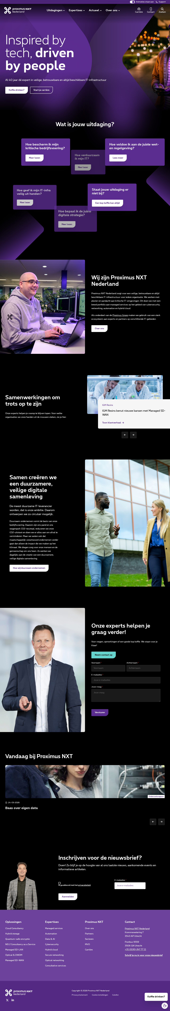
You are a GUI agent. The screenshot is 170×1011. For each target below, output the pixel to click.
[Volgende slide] (133, 435)
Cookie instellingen (100, 995)
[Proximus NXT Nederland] (17, 10)
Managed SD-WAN (14, 960)
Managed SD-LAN (14, 950)
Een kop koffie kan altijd (107, 203)
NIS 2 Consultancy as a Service (20, 944)
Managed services (54, 928)
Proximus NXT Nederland (137, 929)
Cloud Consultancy (14, 928)
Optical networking (54, 960)
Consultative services (55, 966)
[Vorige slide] (125, 435)
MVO (87, 944)
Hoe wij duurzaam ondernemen (29, 568)
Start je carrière (41, 90)
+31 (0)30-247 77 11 (135, 949)
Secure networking (54, 955)
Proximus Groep (120, 315)
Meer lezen (36, 158)
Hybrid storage (12, 934)
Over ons (99, 328)
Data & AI (50, 939)
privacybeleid (84, 885)
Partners (89, 934)
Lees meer (120, 158)
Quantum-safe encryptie (17, 939)
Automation (51, 934)
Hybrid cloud (51, 950)
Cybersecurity (52, 944)
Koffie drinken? (18, 90)
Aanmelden (68, 897)
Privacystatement (80, 995)
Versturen (100, 712)
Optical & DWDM (13, 955)
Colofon (115, 995)
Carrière (89, 950)
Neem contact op (103, 655)
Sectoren (89, 939)
